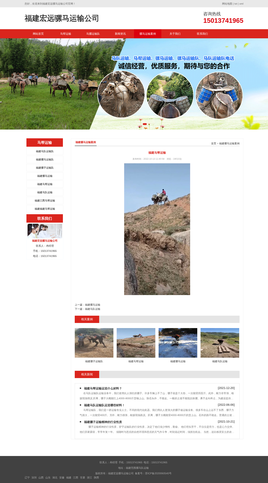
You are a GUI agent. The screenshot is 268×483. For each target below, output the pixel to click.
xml (241, 3)
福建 (68, 477)
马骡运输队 (93, 33)
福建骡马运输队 (45, 159)
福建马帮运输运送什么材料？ (103, 388)
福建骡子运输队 (45, 167)
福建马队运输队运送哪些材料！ (104, 405)
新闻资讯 (120, 33)
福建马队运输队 (45, 151)
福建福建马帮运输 (45, 208)
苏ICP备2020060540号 (158, 473)
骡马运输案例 (147, 33)
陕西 (96, 477)
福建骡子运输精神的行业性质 (103, 422)
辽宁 (27, 477)
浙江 (89, 477)
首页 (213, 143)
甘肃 (82, 477)
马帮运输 (65, 33)
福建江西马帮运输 (45, 200)
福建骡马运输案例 (229, 143)
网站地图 (227, 3)
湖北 (54, 477)
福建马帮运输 (45, 184)
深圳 (34, 477)
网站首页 (38, 33)
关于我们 (175, 33)
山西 (41, 477)
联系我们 (202, 33)
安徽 (61, 477)
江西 (75, 477)
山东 (48, 477)
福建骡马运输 (45, 175)
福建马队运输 (45, 192)
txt (235, 3)
